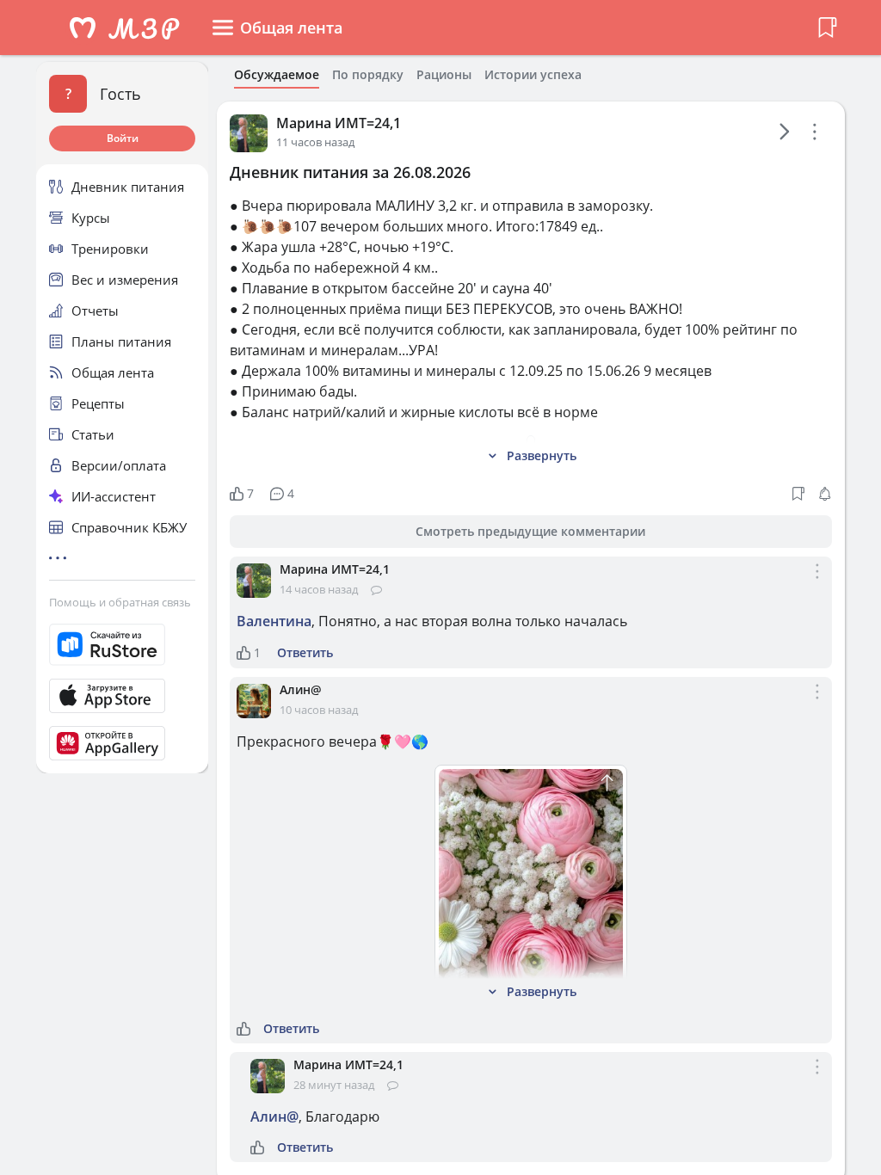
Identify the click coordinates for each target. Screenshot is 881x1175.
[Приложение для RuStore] (122, 645)
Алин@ (301, 689)
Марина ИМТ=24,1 (338, 123)
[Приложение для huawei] (122, 743)
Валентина (274, 621)
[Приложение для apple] (122, 696)
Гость (120, 93)
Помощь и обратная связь (120, 602)
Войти (123, 138)
